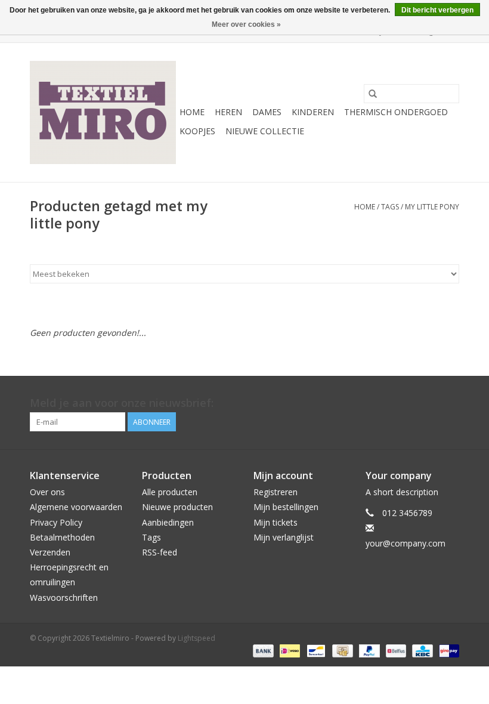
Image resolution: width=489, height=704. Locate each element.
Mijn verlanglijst (283, 537)
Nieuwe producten (177, 506)
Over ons (47, 492)
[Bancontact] (315, 651)
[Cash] (341, 651)
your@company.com (405, 543)
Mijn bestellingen (285, 506)
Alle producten (169, 492)
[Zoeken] (373, 93)
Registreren (275, 492)
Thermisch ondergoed (396, 112)
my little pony (432, 207)
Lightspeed (196, 638)
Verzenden (50, 552)
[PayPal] (368, 651)
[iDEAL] (289, 651)
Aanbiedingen (168, 522)
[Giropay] (447, 651)
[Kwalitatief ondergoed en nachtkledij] (103, 112)
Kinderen (313, 112)
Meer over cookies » (246, 24)
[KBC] (421, 651)
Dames (266, 112)
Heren (228, 112)
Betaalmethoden (62, 537)
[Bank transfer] (262, 651)
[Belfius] (395, 651)
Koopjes (197, 131)
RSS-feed (159, 552)
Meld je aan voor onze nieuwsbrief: (121, 403)
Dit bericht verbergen (437, 10)
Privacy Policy (56, 522)
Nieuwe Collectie (264, 131)
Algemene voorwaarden (76, 506)
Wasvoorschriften (64, 597)
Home (192, 112)
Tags (390, 207)
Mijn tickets (275, 522)
